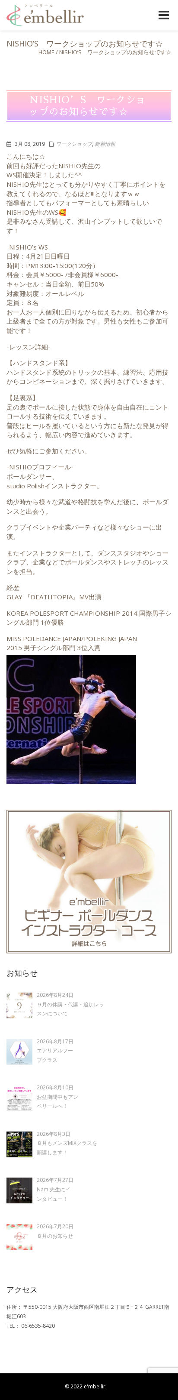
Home (46, 52)
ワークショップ (74, 144)
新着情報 (105, 144)
